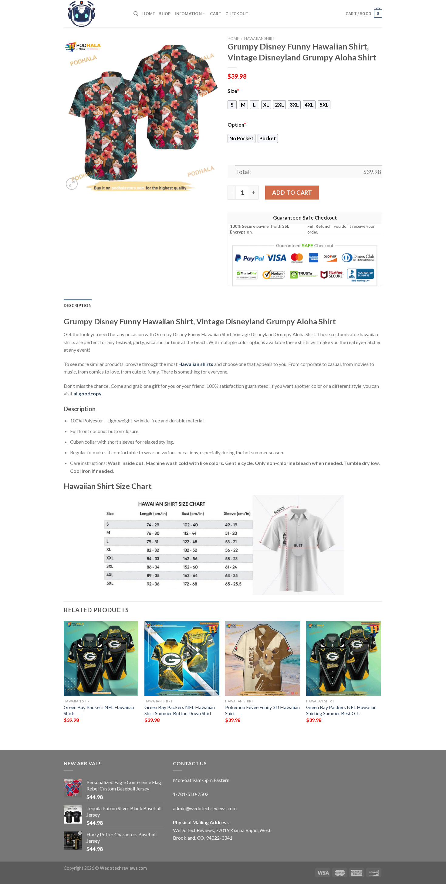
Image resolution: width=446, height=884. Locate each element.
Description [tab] (78, 305)
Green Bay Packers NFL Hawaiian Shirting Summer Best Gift (341, 710)
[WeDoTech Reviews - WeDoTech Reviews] (94, 13)
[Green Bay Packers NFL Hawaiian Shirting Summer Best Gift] (343, 658)
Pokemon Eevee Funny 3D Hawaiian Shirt (262, 710)
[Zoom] (72, 184)
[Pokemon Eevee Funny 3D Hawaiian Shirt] (262, 658)
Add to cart (292, 192)
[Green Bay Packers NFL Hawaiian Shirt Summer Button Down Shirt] (181, 658)
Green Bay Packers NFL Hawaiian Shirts (99, 710)
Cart (215, 13)
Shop (165, 13)
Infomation (188, 13)
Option (237, 125)
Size (233, 91)
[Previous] (64, 680)
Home (148, 13)
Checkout (236, 13)
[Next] (380, 680)
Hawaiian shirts (195, 364)
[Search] (135, 13)
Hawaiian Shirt (259, 38)
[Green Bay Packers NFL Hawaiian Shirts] (101, 658)
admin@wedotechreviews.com (205, 808)
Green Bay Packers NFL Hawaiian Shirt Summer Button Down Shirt (179, 710)
